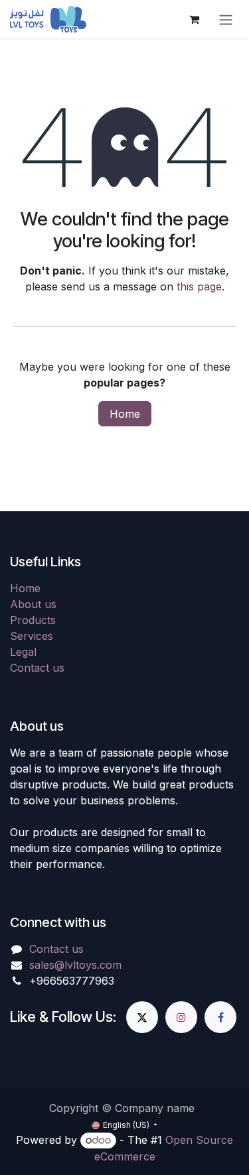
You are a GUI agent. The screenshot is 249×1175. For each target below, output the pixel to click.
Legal (23, 651)
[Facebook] (220, 1017)
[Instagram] (181, 1017)
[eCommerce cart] (194, 19)
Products (33, 620)
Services (31, 636)
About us (33, 604)
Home (125, 413)
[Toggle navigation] (225, 19)
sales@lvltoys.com (75, 964)
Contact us (37, 667)
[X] (142, 1017)
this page (199, 286)
